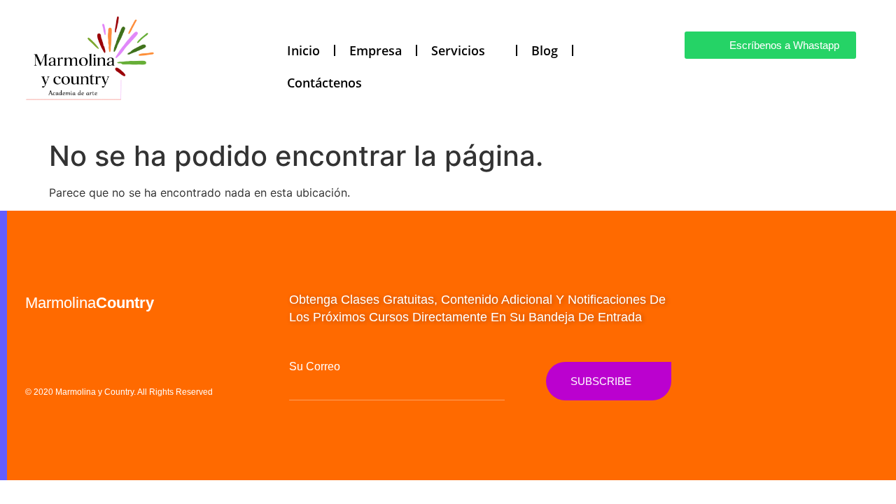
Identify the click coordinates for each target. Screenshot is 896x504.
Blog (544, 50)
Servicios (458, 50)
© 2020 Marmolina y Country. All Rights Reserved (119, 392)
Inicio (303, 50)
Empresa (375, 50)
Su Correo (314, 366)
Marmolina (89, 303)
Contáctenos (324, 82)
